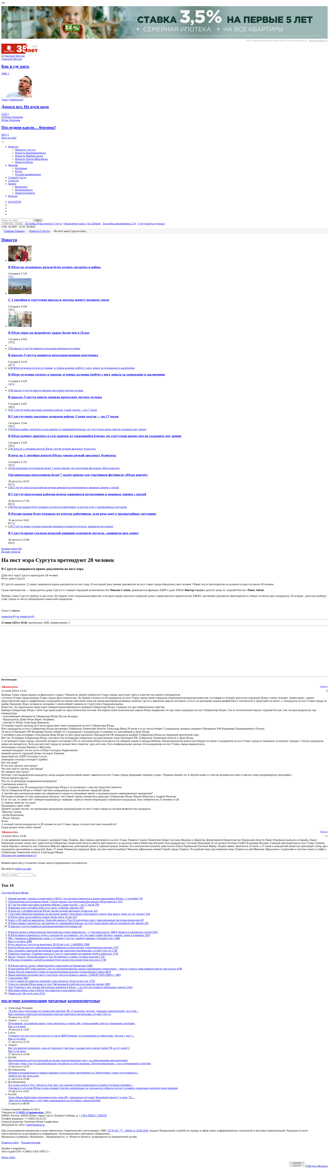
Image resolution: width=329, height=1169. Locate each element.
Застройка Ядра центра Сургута (43, 223)
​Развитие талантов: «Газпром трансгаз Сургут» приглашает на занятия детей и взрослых (63, 953)
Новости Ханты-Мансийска (31, 159)
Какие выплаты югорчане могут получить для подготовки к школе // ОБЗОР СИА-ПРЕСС (64, 974)
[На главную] (21, 52)
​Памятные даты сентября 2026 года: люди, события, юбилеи (45, 907)
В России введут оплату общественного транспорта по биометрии (50, 965)
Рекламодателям (30, 1142)
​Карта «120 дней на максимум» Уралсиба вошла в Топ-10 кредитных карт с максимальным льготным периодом (76, 920)
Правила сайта (10, 1142)
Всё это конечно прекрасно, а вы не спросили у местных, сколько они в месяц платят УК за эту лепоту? (69, 1048)
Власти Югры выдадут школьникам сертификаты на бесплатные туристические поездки (63, 947)
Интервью (21, 168)
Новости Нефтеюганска (29, 155)
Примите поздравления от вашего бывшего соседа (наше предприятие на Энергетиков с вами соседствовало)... (73, 1072)
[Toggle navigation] (2, 141)
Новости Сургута (25, 149)
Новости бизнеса (25, 192)
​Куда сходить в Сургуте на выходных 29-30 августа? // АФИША (48, 944)
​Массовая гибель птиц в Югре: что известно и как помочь (45, 990)
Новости (13, 146)
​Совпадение (18, 978)
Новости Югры (24, 162)
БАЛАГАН (14, 201)
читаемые (57, 1000)
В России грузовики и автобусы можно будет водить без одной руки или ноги (57, 959)
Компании (21, 186)
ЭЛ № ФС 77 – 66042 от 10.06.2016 (127, 1130)
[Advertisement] (104, 651)
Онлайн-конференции (28, 174)
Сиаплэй (13, 180)
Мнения (13, 165)
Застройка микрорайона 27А (119, 223)
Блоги (18, 171)
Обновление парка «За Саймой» (82, 223)
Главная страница (14, 231)
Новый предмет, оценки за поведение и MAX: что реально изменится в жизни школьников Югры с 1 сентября (75, 898)
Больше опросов (10, 551)
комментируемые (84, 1000)
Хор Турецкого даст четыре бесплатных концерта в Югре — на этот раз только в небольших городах (70, 987)
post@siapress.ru (35, 1124)
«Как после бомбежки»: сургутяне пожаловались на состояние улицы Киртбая (54, 1100)
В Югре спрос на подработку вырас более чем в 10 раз (48, 332)
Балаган (12, 196)
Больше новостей (11, 548)
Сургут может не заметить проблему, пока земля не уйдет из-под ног (51, 981)
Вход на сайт (8, 137)
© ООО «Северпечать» (30, 1112)
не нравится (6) (25, 616)
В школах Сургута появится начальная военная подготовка (53, 355)
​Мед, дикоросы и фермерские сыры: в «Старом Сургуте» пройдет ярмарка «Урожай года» (64, 938)
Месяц (24, 892)
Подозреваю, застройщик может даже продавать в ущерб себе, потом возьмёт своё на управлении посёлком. (71, 1023)
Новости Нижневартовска (30, 152)
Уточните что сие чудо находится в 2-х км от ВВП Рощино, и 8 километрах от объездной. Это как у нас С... (71, 1035)
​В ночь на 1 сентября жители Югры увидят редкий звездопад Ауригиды (62, 455)
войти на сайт (23, 868)
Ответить (324, 686)
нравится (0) (8, 616)
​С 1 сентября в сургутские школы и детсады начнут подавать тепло (58, 300)
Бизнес (12, 183)
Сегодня (6, 892)
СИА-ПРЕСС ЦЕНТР (94, 1115)
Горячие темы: (12, 223)
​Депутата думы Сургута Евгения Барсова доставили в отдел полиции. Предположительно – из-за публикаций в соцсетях (79, 1063)
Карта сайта (8, 1157)
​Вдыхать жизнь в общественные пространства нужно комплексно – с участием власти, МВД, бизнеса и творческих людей (83, 932)
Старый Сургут (17, 177)
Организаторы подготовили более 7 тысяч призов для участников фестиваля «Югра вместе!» (78, 475)
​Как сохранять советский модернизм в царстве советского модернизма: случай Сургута (62, 950)
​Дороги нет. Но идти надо (26, 993)
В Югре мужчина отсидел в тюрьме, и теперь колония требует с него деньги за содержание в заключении (86, 374)
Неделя (16, 892)
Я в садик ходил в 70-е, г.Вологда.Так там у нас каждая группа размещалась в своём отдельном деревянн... (70, 1085)
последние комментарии (24, 1000)
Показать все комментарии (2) (18, 855)
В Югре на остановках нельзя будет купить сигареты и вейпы (54, 267)
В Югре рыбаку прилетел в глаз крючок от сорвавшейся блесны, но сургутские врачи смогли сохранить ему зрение (94, 436)
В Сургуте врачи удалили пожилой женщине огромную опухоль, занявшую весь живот (73, 533)
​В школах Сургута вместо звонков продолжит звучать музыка (55, 397)
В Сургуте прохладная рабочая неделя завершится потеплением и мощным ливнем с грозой (77, 494)
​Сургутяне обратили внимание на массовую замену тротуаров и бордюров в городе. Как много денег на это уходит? (79, 913)
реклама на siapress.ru (318, 40)
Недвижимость (24, 189)
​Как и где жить (20, 941)
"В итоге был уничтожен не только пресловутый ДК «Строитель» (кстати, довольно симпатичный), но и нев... (73, 1011)
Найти (38, 220)
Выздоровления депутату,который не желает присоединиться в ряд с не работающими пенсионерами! (68, 1060)
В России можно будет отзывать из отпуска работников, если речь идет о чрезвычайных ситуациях (82, 513)
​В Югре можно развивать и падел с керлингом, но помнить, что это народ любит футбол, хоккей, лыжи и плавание (79, 935)
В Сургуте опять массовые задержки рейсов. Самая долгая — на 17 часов (63, 416)
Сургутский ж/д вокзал (151, 223)
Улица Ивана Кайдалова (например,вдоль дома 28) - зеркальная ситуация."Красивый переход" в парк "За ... (71, 1097)
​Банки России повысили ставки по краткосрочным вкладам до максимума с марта (59, 971)
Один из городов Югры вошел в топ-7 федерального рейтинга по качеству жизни (59, 984)
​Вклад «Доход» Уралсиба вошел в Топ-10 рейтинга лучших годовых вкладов (56, 956)
